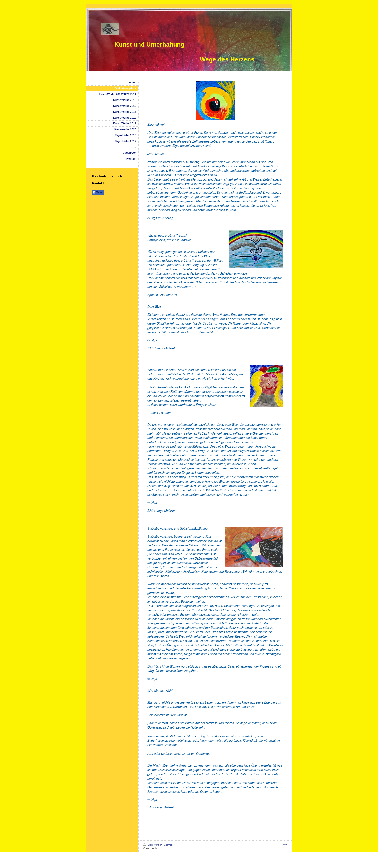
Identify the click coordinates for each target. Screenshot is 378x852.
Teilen (99, 192)
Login (284, 844)
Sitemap (168, 844)
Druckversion (155, 844)
